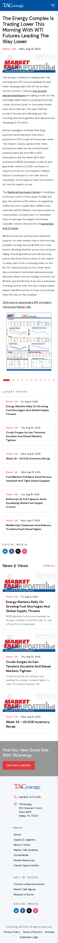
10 (49, 380)
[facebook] (11, 551)
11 (54, 380)
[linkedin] (5, 551)
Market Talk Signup (25, 889)
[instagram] (24, 551)
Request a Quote (24, 894)
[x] (18, 551)
